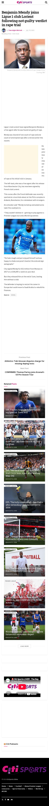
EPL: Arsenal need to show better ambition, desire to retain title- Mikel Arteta (24, 600)
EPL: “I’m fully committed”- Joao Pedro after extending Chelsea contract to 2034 (24, 505)
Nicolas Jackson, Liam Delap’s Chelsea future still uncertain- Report (24, 633)
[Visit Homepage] (24, 2)
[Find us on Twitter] (2, 799)
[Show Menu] (3, 2)
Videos (30, 789)
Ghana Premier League (32, 786)
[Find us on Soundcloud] (12, 799)
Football (19, 786)
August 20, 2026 (12, 637)
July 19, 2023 (30, 30)
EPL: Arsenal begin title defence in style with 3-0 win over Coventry (22, 537)
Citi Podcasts (12, 744)
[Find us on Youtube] (8, 799)
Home (4, 786)
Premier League (10, 391)
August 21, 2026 (12, 542)
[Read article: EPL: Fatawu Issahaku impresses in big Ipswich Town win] (24, 403)
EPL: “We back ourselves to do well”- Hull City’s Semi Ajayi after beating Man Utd (23, 473)
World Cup (39, 789)
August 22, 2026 (12, 415)
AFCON (4, 791)
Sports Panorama (18, 789)
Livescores (6, 789)
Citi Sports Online (12, 779)
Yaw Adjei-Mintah (15, 30)
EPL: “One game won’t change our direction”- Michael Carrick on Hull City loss (23, 441)
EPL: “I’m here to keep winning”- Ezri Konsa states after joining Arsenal (23, 569)
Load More (24, 646)
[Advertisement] (24, 100)
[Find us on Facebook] (5, 799)
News (11, 786)
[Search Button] (46, 2)
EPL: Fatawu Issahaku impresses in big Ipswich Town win (23, 411)
